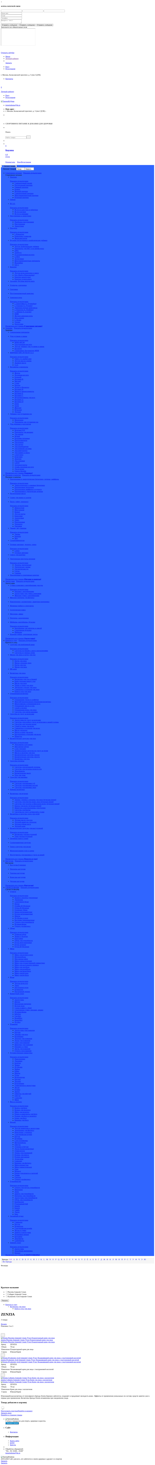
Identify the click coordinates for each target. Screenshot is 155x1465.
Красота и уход (11, 1305)
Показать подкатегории (32, 173)
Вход (7, 67)
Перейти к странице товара (11, 1415)
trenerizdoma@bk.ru (12, 105)
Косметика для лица (18, 1307)
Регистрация (10, 69)
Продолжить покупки (9, 1411)
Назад (19, 169)
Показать (5, 1300)
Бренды (13, 1445)
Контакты (9, 79)
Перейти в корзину (25, 1411)
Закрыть (28, 169)
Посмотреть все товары (23, 326)
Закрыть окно (6, 1413)
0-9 (10, 1259)
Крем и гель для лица (23, 1309)
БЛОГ (12, 1443)
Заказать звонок (12, 1423)
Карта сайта (14, 1441)
